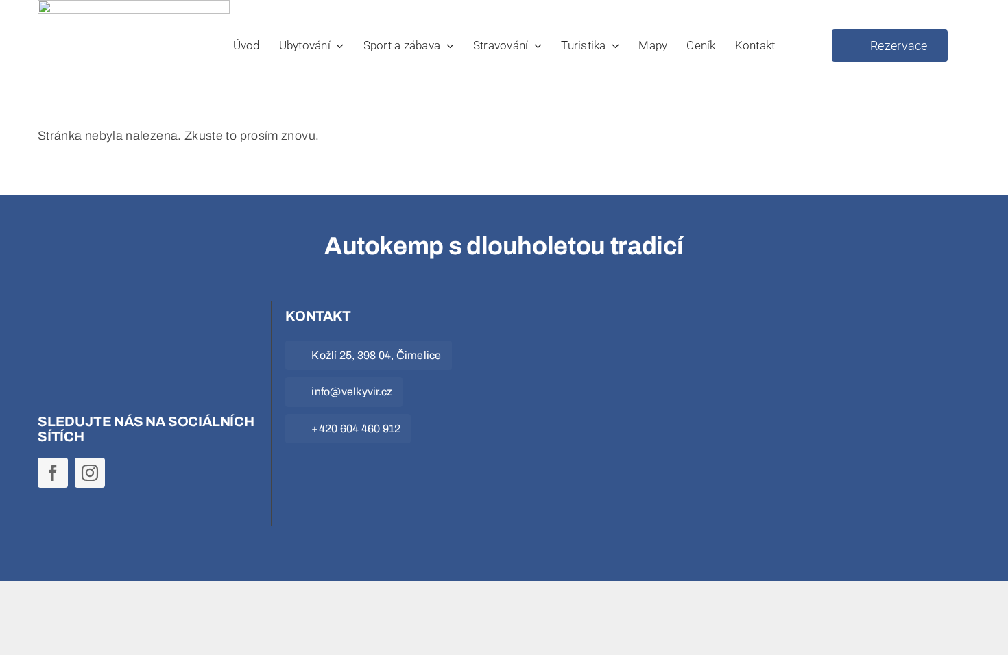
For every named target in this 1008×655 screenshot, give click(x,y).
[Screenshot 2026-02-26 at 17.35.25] (606, 314)
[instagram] (90, 473)
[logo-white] (120, 314)
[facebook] (53, 473)
